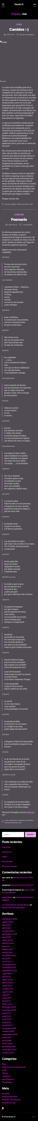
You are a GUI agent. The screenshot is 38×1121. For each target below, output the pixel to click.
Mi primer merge (9, 866)
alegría (13, 204)
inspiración (13, 820)
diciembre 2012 (9, 964)
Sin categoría (8, 1079)
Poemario (19, 219)
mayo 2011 (7, 998)
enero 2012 (7, 986)
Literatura (19, 214)
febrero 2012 (7, 983)
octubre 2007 (8, 1053)
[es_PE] (19, 1108)
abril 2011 (6, 1001)
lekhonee (31, 812)
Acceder (6, 1094)
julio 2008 (6, 1037)
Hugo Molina (7, 897)
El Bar (19, 24)
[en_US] (19, 1107)
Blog (4, 1064)
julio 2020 (6, 925)
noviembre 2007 (9, 1050)
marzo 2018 (7, 940)
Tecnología (7, 1082)
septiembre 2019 (9, 934)
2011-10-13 (11, 35)
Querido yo (7, 852)
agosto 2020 (7, 922)
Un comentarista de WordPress (15, 905)
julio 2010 (6, 1013)
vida (31, 204)
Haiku (4, 857)
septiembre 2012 (9, 971)
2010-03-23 (12, 225)
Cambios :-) (19, 29)
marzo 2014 (7, 952)
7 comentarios (27, 225)
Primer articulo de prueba (13, 907)
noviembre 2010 (9, 1010)
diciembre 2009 (9, 1028)
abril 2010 (6, 1022)
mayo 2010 (7, 1019)
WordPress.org (8, 1103)
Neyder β (19, 4)
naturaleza (29, 820)
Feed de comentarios (11, 1100)
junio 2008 (6, 1040)
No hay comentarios (27, 35)
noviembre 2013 (9, 955)
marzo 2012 (7, 980)
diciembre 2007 (9, 1047)
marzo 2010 (7, 1025)
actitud (7, 204)
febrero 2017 (7, 949)
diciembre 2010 (9, 1007)
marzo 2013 (7, 961)
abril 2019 (6, 937)
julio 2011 (6, 995)
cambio (19, 204)
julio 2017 (6, 946)
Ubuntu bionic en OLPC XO (22, 885)
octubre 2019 (8, 931)
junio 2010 (6, 1016)
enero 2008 (7, 1043)
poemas (14, 822)
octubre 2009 (8, 1031)
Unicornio (6, 847)
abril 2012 (6, 977)
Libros (4, 1073)
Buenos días (7, 861)
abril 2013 (6, 958)
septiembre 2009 (9, 1034)
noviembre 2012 (9, 967)
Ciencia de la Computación (14, 1067)
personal (26, 204)
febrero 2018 (7, 943)
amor (7, 820)
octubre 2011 (7, 989)
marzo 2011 (7, 1004)
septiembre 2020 (9, 919)
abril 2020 (6, 928)
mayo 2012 (7, 974)
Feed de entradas (9, 1097)
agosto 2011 (7, 992)
